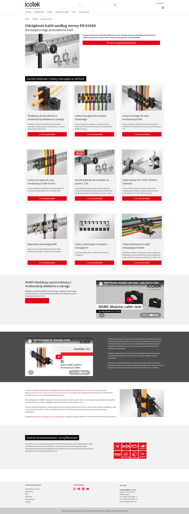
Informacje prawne (33, 485)
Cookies (27, 502)
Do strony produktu (48, 134)
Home (27, 19)
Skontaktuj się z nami (32, 489)
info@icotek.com (130, 502)
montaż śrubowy (90, 390)
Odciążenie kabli (46, 19)
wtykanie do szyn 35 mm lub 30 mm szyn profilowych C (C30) (51, 393)
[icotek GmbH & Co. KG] (32, 5)
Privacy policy (29, 499)
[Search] (115, 5)
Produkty (35, 19)
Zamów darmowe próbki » (37, 301)
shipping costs (77, 511)
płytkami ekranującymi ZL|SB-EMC (47, 417)
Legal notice (29, 492)
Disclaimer (28, 497)
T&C (26, 494)
